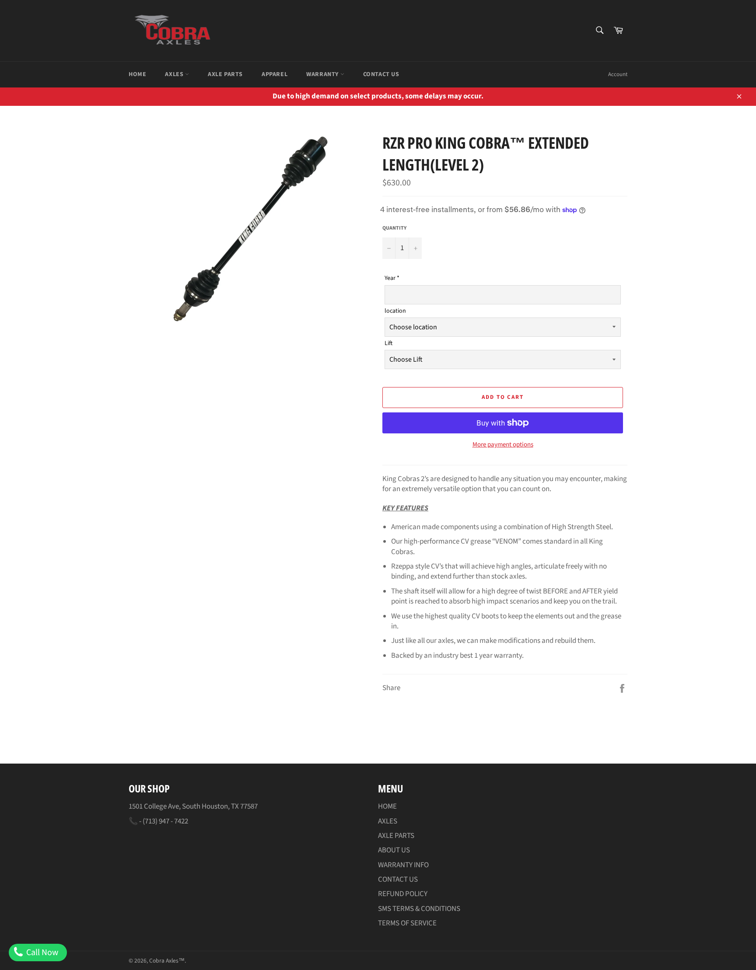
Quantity (394, 228)
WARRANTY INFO (403, 865)
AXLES (387, 821)
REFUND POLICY (402, 894)
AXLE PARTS (396, 835)
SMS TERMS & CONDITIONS (419, 909)
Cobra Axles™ (167, 960)
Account (617, 74)
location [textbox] (395, 311)
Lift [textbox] (388, 343)
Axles (175, 74)
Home (137, 74)
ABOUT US (394, 850)
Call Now (41, 952)
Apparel (274, 74)
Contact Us (381, 74)
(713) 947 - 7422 (165, 821)
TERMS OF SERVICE (407, 923)
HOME (387, 806)
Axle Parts (225, 74)
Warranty (323, 74)
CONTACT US (398, 879)
